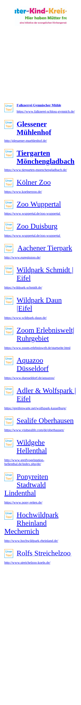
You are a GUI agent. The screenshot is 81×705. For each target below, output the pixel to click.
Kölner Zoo (34, 182)
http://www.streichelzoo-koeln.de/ (27, 562)
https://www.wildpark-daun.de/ (25, 318)
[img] (41, 16)
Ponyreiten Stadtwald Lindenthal (26, 485)
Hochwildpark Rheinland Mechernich (31, 523)
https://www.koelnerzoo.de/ (23, 192)
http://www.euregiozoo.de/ (22, 257)
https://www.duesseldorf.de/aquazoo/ (29, 378)
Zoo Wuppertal (39, 204)
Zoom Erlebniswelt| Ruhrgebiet (45, 334)
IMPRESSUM (47, 689)
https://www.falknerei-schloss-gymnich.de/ (46, 111)
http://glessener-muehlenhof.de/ (25, 141)
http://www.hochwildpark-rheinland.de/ (31, 541)
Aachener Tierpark (44, 248)
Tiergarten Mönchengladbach (46, 157)
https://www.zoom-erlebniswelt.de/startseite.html (37, 348)
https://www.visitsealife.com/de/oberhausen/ (34, 430)
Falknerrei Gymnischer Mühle (39, 105)
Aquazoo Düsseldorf (33, 364)
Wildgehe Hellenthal (32, 446)
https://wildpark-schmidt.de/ (23, 287)
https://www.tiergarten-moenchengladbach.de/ (35, 170)
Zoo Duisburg (37, 226)
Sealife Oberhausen (45, 421)
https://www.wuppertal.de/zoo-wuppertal (32, 213)
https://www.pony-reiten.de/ (23, 502)
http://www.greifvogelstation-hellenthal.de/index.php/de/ (24, 462)
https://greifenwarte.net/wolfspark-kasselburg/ (35, 408)
